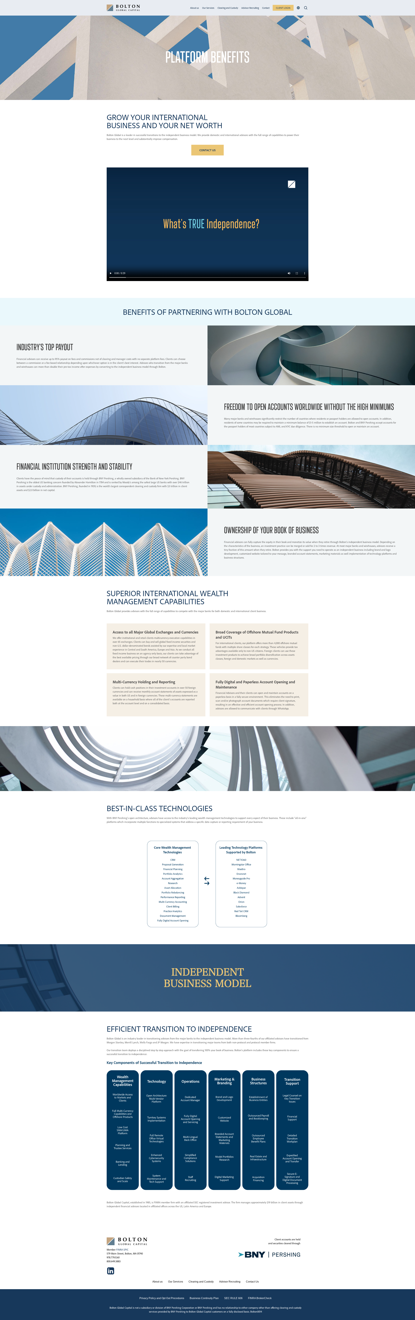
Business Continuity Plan (204, 1298)
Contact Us (252, 1281)
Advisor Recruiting (229, 1281)
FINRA (119, 1249)
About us (157, 1281)
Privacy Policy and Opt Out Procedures (161, 1298)
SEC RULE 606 (233, 1298)
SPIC (126, 1249)
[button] (207, 150)
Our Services (175, 1281)
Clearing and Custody (201, 1281)
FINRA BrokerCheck (260, 1298)
